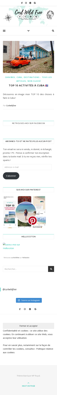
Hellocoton (25, 258)
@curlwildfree (10, 289)
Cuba (19, 77)
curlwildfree (15, 258)
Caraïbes (10, 77)
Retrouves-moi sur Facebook (28, 123)
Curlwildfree (11, 105)
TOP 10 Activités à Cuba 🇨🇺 (28, 85)
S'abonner (11, 175)
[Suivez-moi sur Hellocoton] (28, 249)
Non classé (34, 81)
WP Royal (36, 375)
